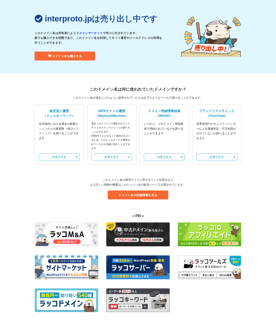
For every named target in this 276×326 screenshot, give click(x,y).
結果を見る (59, 157)
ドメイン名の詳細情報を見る (138, 195)
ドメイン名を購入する (67, 56)
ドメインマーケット (89, 33)
